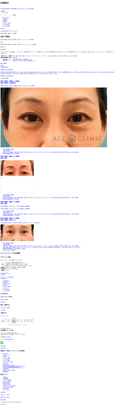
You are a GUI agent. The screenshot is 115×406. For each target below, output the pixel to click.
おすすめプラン (7, 283)
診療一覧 (5, 19)
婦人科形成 (6, 388)
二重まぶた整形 (7, 384)
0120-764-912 (8, 336)
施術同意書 (6, 368)
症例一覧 (6, 30)
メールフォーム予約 (5, 307)
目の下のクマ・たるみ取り (9, 385)
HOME (2, 30)
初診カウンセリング (5, 397)
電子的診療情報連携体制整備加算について (13, 367)
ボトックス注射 (7, 381)
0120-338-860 (10, 339)
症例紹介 (5, 20)
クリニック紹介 (7, 23)
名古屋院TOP (6, 280)
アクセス (5, 287)
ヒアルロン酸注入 (7, 380)
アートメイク (6, 389)
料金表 (4, 21)
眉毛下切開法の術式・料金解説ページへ (22, 59)
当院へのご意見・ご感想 (9, 370)
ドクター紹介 (6, 24)
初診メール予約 (4, 299)
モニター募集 (6, 26)
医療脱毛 (5, 377)
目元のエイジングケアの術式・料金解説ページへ (24, 60)
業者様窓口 (6, 371)
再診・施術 (3, 399)
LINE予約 (3, 302)
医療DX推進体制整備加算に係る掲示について (14, 366)
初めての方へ (6, 17)
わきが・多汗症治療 (8, 387)
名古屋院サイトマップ (8, 364)
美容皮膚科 (6, 378)
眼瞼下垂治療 (6, 382)
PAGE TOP (3, 404)
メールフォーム (4, 315)
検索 (14, 15)
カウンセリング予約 (8, 361)
